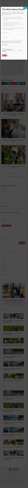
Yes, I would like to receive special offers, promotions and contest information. (12, 41)
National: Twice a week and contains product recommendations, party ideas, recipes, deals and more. (13, 19)
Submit (4, 55)
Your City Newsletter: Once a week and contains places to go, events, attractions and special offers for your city (13, 24)
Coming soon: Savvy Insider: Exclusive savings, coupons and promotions (13, 28)
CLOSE (25, 7)
